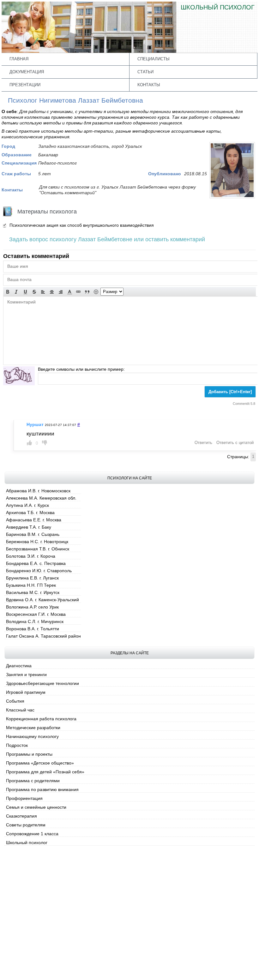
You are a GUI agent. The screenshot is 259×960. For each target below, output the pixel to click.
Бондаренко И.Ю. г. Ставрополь (39, 570)
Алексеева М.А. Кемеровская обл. (41, 498)
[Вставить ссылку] (78, 291)
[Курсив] (16, 291)
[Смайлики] (96, 291)
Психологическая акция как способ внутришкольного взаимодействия (81, 225)
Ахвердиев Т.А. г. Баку (28, 527)
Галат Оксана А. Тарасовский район (43, 636)
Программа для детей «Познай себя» (45, 771)
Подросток (17, 745)
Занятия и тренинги (26, 674)
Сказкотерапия (21, 816)
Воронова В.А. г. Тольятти (32, 628)
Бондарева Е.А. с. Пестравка (36, 563)
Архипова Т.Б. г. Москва (30, 512)
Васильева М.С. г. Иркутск (32, 592)
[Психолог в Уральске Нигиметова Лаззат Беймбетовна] (232, 196)
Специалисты (153, 59)
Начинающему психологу (32, 736)
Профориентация (24, 798)
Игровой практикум (25, 692)
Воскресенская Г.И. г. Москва (36, 614)
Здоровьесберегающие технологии (42, 683)
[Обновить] (19, 375)
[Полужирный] (7, 291)
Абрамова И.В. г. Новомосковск (38, 490)
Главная (18, 59)
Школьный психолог (26, 842)
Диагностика (19, 665)
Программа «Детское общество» (40, 762)
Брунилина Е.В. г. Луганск (32, 577)
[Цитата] (87, 291)
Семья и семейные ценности (36, 807)
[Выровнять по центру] (51, 291)
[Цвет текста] (69, 291)
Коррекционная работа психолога (41, 718)
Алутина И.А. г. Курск (27, 505)
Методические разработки (33, 727)
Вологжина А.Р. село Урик (32, 606)
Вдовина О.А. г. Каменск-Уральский (42, 599)
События (15, 701)
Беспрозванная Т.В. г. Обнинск (37, 548)
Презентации (24, 84)
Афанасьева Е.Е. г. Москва (33, 519)
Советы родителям (25, 824)
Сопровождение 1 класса (32, 833)
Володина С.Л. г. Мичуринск (34, 621)
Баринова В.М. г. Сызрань (32, 534)
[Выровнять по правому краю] (60, 291)
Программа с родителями (33, 780)
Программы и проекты (29, 754)
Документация (26, 71)
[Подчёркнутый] (25, 291)
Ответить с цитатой (235, 443)
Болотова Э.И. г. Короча (30, 556)
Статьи (145, 71)
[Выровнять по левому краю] (43, 291)
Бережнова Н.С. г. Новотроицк (37, 541)
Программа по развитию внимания (42, 789)
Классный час (20, 709)
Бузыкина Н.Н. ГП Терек (31, 585)
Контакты (148, 84)
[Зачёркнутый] (34, 291)
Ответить (203, 443)
